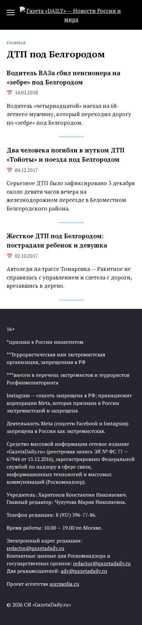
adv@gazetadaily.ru (84, 571)
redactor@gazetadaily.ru (35, 548)
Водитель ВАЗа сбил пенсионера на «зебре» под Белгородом (63, 77)
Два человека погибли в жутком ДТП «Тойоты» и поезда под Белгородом (65, 154)
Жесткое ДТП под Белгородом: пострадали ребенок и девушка (57, 240)
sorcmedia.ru (64, 583)
